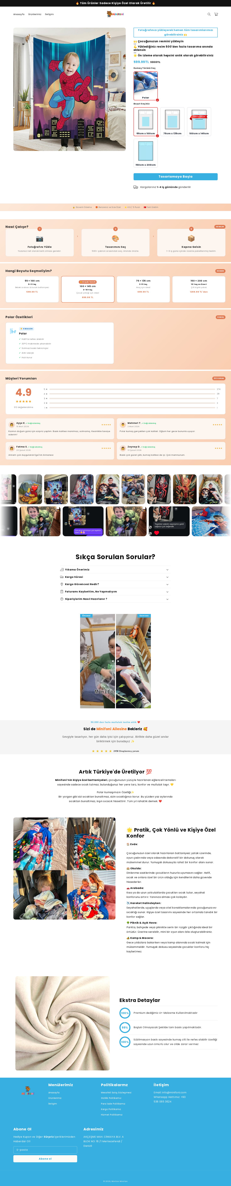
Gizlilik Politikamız (111, 1098)
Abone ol (45, 1159)
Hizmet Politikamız (112, 1114)
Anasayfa (54, 1092)
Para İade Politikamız (113, 1103)
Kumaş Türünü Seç (145, 68)
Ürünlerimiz (55, 1098)
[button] (209, 14)
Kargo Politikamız (111, 1109)
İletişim (52, 1103)
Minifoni (115, 1181)
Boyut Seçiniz (142, 103)
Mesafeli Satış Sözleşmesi (116, 1092)
